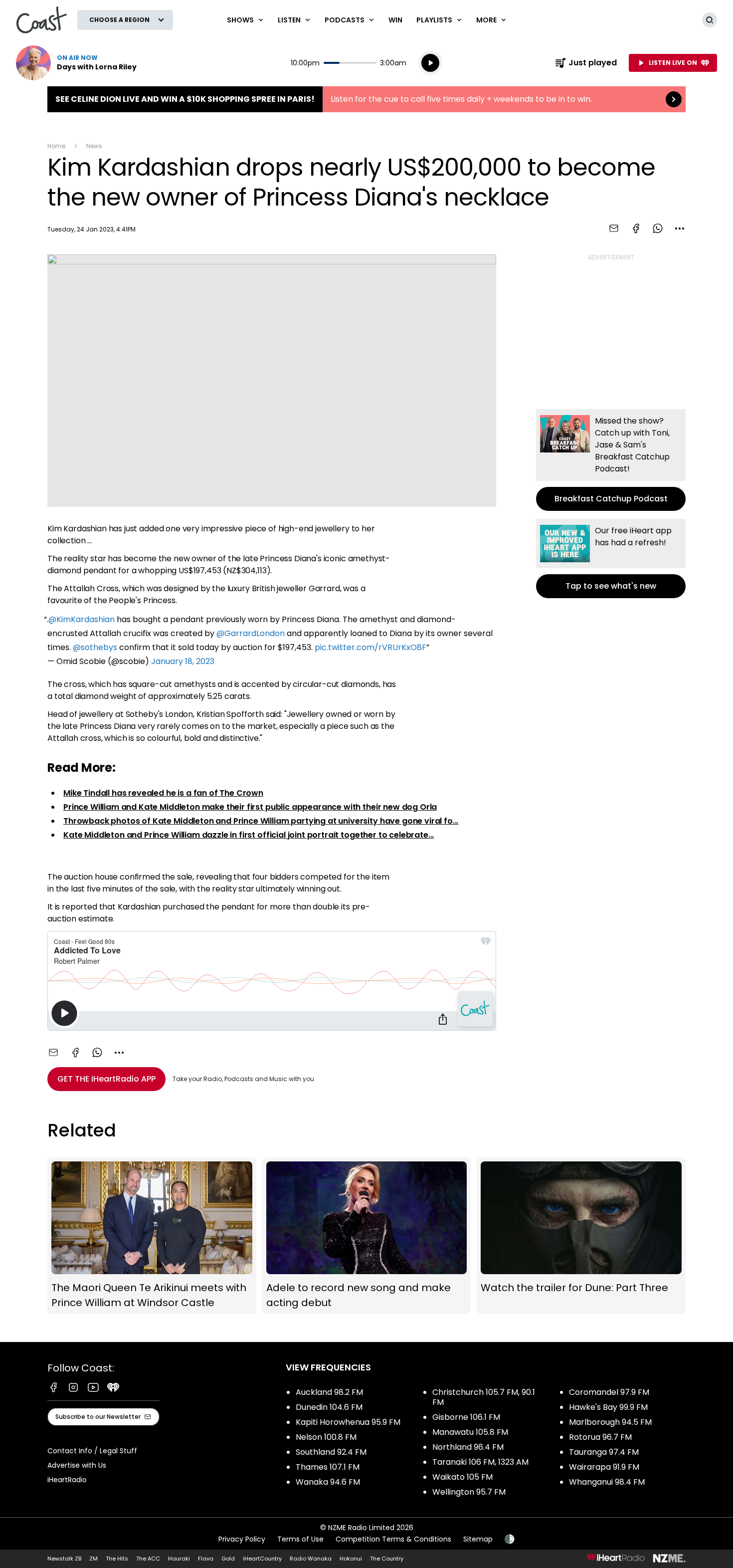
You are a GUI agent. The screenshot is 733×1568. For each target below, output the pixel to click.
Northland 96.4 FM (468, 1447)
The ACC (148, 1559)
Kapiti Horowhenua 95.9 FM (348, 1422)
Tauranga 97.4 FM (604, 1452)
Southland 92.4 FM (331, 1452)
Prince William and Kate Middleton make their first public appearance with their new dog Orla (250, 807)
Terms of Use (300, 1539)
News (94, 146)
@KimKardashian (81, 619)
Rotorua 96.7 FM (600, 1437)
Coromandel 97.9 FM (609, 1392)
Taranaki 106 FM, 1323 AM (480, 1462)
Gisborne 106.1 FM (466, 1417)
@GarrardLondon (250, 633)
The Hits (117, 1559)
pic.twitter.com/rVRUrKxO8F (370, 647)
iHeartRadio (67, 1480)
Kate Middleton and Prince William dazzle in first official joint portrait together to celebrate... (248, 835)
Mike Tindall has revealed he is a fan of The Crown (163, 793)
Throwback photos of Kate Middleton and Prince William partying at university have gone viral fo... (260, 821)
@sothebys (95, 647)
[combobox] (680, 228)
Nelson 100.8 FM (326, 1437)
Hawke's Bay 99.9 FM (608, 1407)
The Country (386, 1559)
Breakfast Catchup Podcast (611, 460)
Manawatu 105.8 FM (470, 1432)
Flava (205, 1559)
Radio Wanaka (311, 1559)
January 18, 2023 (182, 661)
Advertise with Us (76, 1465)
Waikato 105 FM (462, 1477)
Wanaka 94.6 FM (328, 1482)
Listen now (76, 62)
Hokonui (351, 1559)
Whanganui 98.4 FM (607, 1482)
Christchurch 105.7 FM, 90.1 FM (483, 1397)
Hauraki (179, 1559)
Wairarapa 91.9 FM (604, 1467)
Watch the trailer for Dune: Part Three (581, 1236)
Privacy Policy (241, 1539)
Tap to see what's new (611, 558)
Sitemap (478, 1539)
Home (56, 146)
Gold (228, 1559)
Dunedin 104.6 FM (329, 1407)
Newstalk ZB (64, 1559)
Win (395, 20)
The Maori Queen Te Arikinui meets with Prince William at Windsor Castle (151, 1236)
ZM (93, 1559)
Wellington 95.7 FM (469, 1492)
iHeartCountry (262, 1559)
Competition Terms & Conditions (393, 1539)
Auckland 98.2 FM (329, 1392)
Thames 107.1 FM (328, 1467)
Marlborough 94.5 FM (610, 1422)
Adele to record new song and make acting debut (366, 1236)
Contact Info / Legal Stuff (92, 1451)
